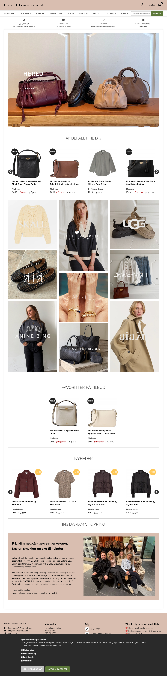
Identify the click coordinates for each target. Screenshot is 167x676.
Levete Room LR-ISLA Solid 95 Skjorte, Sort (140, 503)
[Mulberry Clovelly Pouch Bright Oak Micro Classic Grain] (64, 163)
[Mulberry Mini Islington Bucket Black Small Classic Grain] (26, 163)
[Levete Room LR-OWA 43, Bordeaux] (26, 483)
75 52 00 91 (12, 633)
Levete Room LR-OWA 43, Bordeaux (24, 503)
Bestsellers (55, 13)
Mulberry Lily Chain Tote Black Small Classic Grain (140, 182)
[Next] (156, 172)
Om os (96, 13)
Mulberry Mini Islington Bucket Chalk (64, 432)
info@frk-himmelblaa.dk (17, 631)
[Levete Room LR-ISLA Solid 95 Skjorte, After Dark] (102, 483)
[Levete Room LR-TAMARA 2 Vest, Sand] (64, 483)
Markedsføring (29, 654)
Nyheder (40, 13)
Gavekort (83, 13)
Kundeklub (110, 13)
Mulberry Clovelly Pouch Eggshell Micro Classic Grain (101, 432)
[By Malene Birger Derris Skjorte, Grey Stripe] (102, 163)
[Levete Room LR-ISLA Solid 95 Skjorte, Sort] (140, 483)
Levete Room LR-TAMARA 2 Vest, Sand (63, 503)
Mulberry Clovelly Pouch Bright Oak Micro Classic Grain (64, 182)
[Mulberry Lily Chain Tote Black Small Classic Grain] (140, 163)
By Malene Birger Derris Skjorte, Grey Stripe (99, 182)
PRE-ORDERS (50, 633)
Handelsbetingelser (53, 628)
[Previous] (10, 172)
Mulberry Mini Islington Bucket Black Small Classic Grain (26, 182)
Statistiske (27, 661)
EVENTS (124, 13)
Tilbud (70, 13)
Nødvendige (28, 650)
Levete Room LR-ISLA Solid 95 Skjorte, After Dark (102, 503)
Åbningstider (50, 631)
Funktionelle (28, 657)
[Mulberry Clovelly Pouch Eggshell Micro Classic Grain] (102, 412)
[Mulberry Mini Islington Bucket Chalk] (64, 412)
